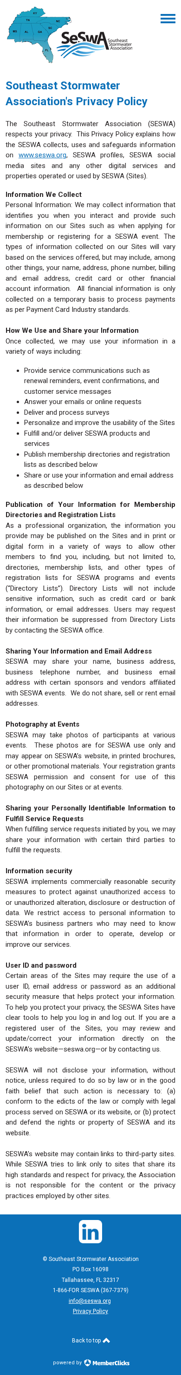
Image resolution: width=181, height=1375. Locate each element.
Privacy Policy (90, 1311)
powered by (68, 1363)
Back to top (87, 1340)
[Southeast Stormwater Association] (71, 64)
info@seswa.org (90, 1301)
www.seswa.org (42, 155)
